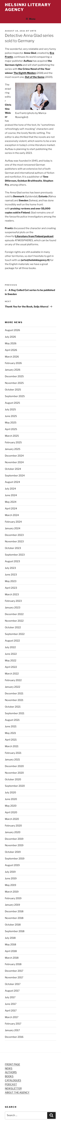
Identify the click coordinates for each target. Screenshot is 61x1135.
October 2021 (12, 706)
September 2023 (15, 554)
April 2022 (11, 667)
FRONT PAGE (12, 1064)
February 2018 (13, 964)
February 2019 (13, 898)
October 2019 (13, 852)
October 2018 (13, 924)
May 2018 (10, 944)
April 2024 (11, 508)
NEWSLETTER (13, 1088)
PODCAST (11, 1084)
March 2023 (12, 594)
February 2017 (13, 1023)
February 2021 (13, 752)
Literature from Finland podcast (34, 236)
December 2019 (14, 838)
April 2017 (11, 1010)
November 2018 (14, 918)
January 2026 (12, 369)
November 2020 (14, 772)
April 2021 (11, 739)
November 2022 (14, 620)
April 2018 (11, 951)
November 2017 (14, 977)
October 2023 (13, 548)
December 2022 (14, 614)
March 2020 (12, 819)
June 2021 (10, 726)
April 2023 (11, 587)
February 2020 (13, 825)
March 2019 (12, 891)
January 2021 (12, 759)
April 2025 (11, 429)
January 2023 (12, 607)
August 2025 (12, 402)
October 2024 (13, 469)
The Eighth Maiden (25, 73)
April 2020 (11, 812)
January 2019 (12, 904)
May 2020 (10, 805)
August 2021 (12, 720)
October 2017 (12, 984)
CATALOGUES (13, 1080)
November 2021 (14, 700)
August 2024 (12, 482)
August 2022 (12, 640)
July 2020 (10, 792)
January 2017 (12, 1030)
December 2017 (14, 970)
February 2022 (13, 680)
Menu (32, 18)
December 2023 (14, 535)
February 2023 (13, 600)
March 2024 (12, 515)
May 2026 (10, 343)
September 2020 (15, 785)
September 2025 (15, 396)
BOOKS (9, 1076)
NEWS (8, 1068)
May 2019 (10, 885)
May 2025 (10, 422)
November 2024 (14, 462)
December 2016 (14, 1036)
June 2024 (11, 495)
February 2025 (13, 442)
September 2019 (14, 858)
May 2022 (10, 660)
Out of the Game (34, 77)
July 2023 (10, 568)
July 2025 (10, 409)
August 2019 (12, 865)
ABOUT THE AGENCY (17, 1092)
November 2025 (14, 383)
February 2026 (13, 363)
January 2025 (12, 449)
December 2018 (14, 911)
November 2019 (14, 845)
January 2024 (12, 528)
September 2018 (14, 931)
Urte (33, 31)
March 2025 (12, 435)
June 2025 (11, 416)
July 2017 (10, 997)
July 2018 (10, 937)
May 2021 (10, 733)
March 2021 (11, 746)
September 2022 (15, 634)
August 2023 (12, 561)
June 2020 (11, 799)
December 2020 (14, 766)
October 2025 (13, 389)
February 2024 (13, 521)
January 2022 (12, 686)
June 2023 (11, 574)
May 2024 (10, 501)
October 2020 (13, 779)
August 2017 (12, 990)
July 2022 (10, 647)
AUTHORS (11, 1072)
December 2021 (14, 693)
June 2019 (11, 878)
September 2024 (15, 475)
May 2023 (10, 581)
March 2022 (12, 673)
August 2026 (12, 330)
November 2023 (14, 541)
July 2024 (10, 488)
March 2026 (12, 356)
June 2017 (10, 1004)
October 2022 (13, 627)
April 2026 (11, 350)
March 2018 (12, 957)
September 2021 (14, 713)
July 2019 (10, 871)
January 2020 (12, 832)
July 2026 (10, 336)
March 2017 (11, 1017)
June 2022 (11, 653)
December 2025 (14, 376)
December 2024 (14, 455)
